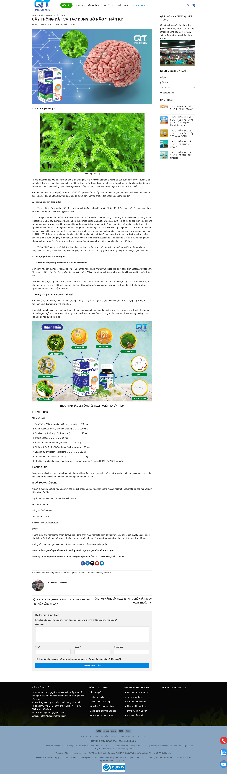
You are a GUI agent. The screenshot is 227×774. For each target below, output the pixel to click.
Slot (36, 746)
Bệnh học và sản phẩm (42, 15)
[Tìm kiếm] (188, 5)
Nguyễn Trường (68, 24)
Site (40, 746)
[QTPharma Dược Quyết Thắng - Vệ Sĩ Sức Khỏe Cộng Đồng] (44, 5)
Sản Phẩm (92, 5)
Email (77, 647)
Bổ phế (163, 77)
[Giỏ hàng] (193, 5)
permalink (107, 573)
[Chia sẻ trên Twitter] (87, 563)
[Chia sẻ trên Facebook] (83, 563)
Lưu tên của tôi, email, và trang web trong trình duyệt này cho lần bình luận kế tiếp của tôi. (80, 659)
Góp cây (66, 5)
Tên (37, 647)
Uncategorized (167, 93)
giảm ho (164, 82)
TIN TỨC (106, 5)
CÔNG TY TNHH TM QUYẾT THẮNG (107, 557)
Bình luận (40, 624)
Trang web (118, 647)
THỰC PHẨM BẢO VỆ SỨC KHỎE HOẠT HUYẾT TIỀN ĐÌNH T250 (92, 406)
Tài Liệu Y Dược (139, 5)
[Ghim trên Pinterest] (97, 563)
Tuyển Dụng (122, 5)
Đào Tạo (80, 5)
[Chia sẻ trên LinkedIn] (102, 563)
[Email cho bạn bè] (92, 563)
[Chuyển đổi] (194, 87)
